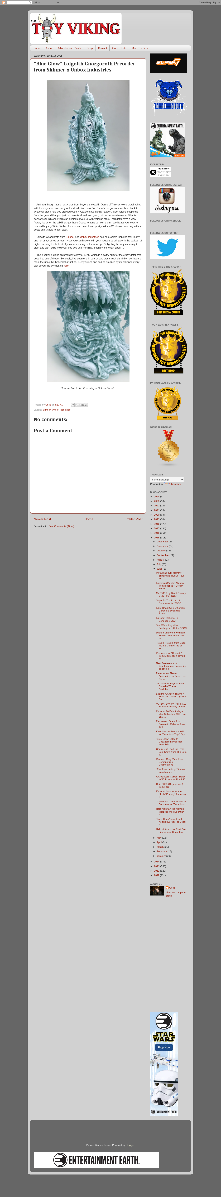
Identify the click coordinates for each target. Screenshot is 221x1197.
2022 (157, 505)
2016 (157, 533)
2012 (157, 871)
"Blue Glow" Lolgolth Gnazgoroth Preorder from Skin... (169, 742)
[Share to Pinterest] (86, 405)
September (163, 555)
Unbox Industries (89, 237)
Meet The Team (140, 48)
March (160, 847)
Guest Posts (119, 48)
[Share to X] (79, 405)
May (159, 837)
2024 (157, 496)
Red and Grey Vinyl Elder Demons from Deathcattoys (170, 762)
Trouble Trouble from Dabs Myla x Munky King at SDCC (170, 646)
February (162, 851)
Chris (172, 887)
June (160, 569)
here (66, 265)
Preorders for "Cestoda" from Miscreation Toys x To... (170, 656)
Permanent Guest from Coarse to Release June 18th (170, 724)
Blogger (130, 1145)
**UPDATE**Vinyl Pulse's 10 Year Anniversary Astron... (171, 705)
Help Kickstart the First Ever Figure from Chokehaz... (171, 830)
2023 (157, 501)
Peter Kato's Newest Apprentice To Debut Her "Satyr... (171, 676)
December (163, 541)
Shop (90, 48)
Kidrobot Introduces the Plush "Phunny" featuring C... (171, 794)
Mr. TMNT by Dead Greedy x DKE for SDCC (171, 594)
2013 (157, 866)
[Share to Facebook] (82, 405)
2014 (157, 861)
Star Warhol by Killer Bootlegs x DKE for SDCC (171, 626)
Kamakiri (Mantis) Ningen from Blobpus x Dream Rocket (170, 586)
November (163, 546)
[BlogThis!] (76, 405)
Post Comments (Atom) (61, 526)
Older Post (134, 519)
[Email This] (73, 405)
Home (36, 48)
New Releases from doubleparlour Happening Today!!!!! (171, 666)
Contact (102, 48)
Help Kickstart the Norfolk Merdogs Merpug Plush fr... (170, 812)
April (159, 842)
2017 (157, 528)
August (161, 560)
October (161, 550)
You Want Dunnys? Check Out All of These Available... (170, 686)
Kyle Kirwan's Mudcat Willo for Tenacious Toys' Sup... (171, 733)
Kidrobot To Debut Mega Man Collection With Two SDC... (171, 714)
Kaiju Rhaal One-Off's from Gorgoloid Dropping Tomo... (170, 611)
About (49, 48)
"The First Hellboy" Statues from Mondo (170, 770)
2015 (157, 537)
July (159, 564)
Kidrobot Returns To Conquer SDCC (167, 619)
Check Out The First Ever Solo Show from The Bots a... (171, 752)
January (161, 856)
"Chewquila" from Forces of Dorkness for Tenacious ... (171, 803)
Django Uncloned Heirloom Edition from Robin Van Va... (170, 635)
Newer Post (42, 519)
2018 (157, 524)
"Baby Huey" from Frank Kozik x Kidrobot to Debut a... (171, 822)
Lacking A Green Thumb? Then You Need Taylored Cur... (171, 696)
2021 (157, 510)
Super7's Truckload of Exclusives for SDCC (168, 602)
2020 (157, 515)
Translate (176, 484)
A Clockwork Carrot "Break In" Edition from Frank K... (171, 778)
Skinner (70, 237)
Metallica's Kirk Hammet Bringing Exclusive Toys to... (170, 576)
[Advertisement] (168, 955)
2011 (157, 875)
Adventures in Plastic (69, 48)
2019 (157, 519)
